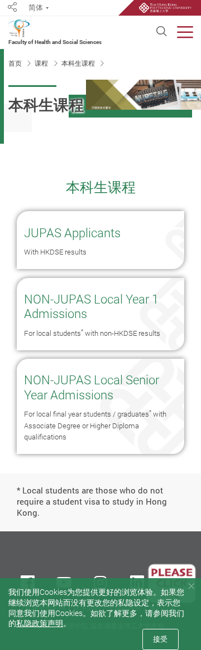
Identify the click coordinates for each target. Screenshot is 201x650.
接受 (160, 639)
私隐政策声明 (39, 623)
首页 (15, 63)
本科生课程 (79, 63)
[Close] (191, 586)
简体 (35, 7)
